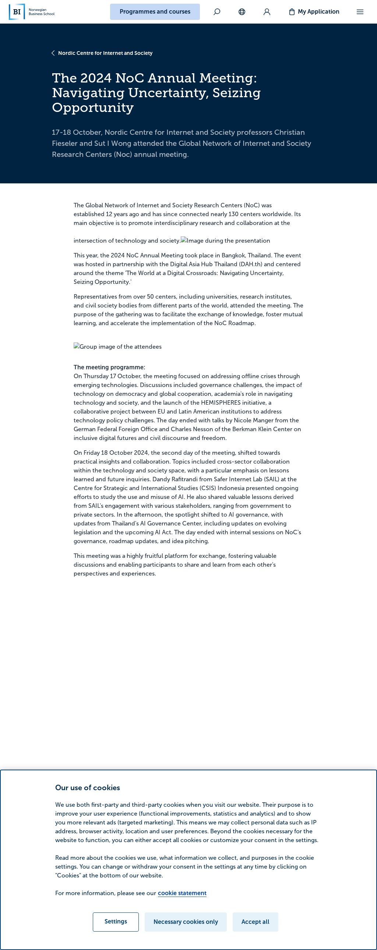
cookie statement (182, 893)
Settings (116, 921)
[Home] (31, 12)
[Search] (217, 12)
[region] (188, 860)
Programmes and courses (155, 11)
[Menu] (360, 12)
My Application (318, 11)
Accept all (255, 922)
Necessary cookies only (186, 922)
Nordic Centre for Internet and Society (105, 53)
